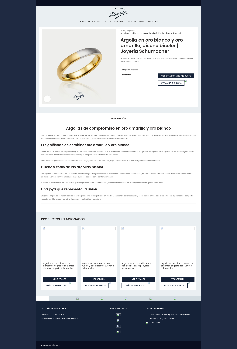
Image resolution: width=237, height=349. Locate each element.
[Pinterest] (139, 74)
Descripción (118, 118)
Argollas (130, 31)
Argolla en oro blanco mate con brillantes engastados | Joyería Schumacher (177, 266)
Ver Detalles (59, 279)
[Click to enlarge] (47, 98)
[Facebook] (133, 74)
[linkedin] (142, 74)
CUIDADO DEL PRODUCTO (53, 314)
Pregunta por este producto (176, 76)
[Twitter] (136, 74)
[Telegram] (146, 74)
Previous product (188, 32)
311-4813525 (154, 322)
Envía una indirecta (171, 83)
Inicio (123, 31)
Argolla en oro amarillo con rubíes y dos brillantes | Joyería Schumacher (98, 266)
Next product (194, 32)
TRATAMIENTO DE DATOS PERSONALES (59, 318)
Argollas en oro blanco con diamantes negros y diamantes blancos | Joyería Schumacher (58, 266)
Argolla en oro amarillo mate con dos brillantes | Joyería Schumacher (136, 266)
